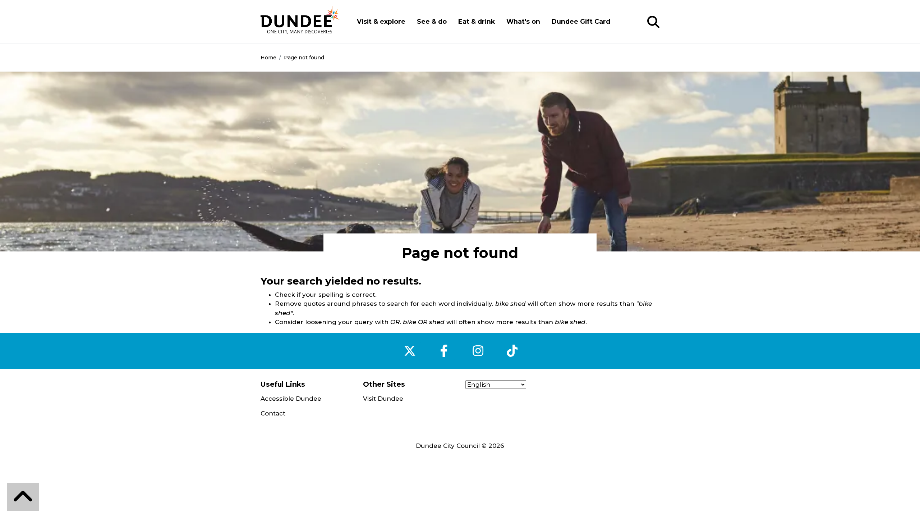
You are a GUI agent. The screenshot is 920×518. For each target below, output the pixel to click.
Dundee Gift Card (581, 21)
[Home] (300, 21)
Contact (273, 413)
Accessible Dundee (291, 398)
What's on (523, 21)
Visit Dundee (383, 398)
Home (268, 57)
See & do (432, 21)
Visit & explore (381, 21)
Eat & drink (476, 21)
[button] (653, 22)
